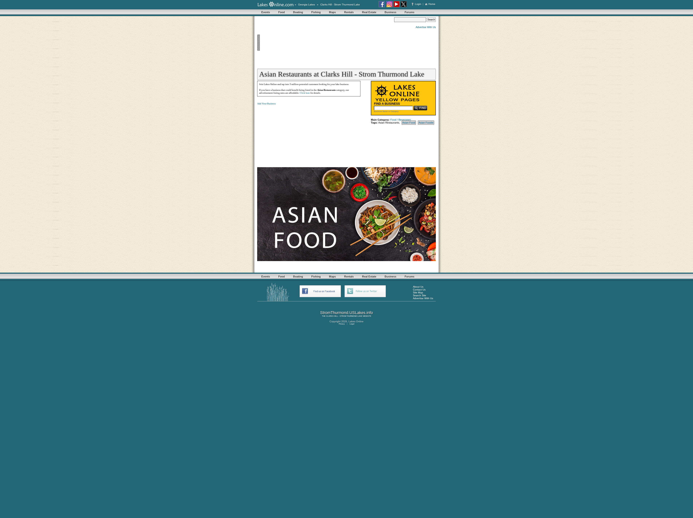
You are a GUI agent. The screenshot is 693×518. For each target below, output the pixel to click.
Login (418, 4)
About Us (418, 286)
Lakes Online (355, 321)
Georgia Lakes (306, 4)
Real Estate (369, 12)
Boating (298, 12)
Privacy (342, 324)
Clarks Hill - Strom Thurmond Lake (340, 4)
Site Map (418, 292)
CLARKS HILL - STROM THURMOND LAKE (344, 316)
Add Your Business (266, 103)
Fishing (316, 12)
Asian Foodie (426, 122)
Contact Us (419, 289)
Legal (352, 324)
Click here (305, 93)
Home (431, 4)
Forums (409, 12)
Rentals (349, 12)
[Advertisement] (325, 42)
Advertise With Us (426, 27)
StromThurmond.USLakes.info (346, 312)
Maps (332, 12)
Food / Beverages (400, 119)
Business (390, 12)
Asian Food (408, 122)
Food (281, 12)
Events (265, 12)
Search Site (419, 295)
